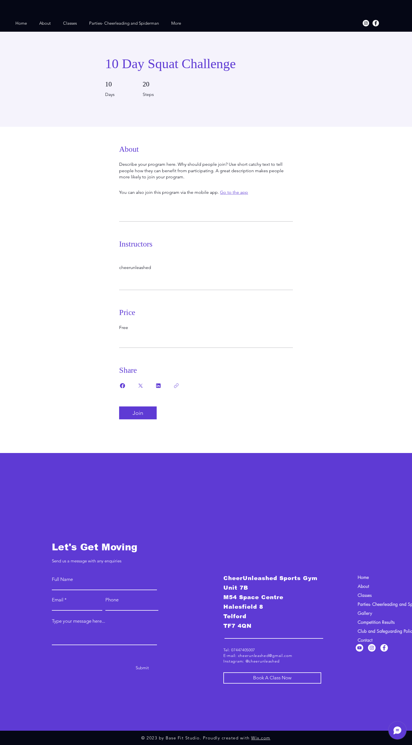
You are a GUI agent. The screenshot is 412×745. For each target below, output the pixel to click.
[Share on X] (140, 385)
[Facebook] (375, 23)
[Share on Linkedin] (158, 385)
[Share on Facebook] (122, 385)
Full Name (62, 579)
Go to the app (234, 192)
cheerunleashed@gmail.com (265, 655)
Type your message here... (78, 621)
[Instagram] (366, 23)
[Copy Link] (176, 385)
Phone (112, 599)
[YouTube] (359, 648)
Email (57, 599)
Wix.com (260, 738)
